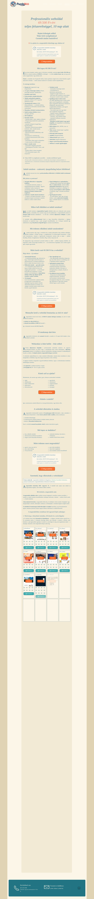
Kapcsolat (74, 3)
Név (25, 727)
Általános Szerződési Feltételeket (59, 480)
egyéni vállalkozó (52, 716)
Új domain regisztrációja (30, 777)
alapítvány (50, 720)
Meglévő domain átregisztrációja (32, 778)
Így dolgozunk (53, 3)
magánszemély (28, 716)
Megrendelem (47, 61)
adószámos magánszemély (31, 718)
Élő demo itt (29, 547)
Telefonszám (50, 733)
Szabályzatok (81, 3)
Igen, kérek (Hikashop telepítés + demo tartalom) (36, 705)
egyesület (27, 722)
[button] (29, 535)
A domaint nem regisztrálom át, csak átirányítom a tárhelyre (38, 780)
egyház (26, 719)
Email (26, 733)
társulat (49, 722)
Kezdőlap (45, 3)
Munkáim (60, 3)
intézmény (27, 720)
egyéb (49, 723)
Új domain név (28, 783)
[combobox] (50, 736)
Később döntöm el (29, 706)
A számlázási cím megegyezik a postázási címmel (36, 747)
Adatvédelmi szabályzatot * (44, 858)
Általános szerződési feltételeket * (46, 855)
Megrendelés (67, 3)
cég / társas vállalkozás (53, 718)
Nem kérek (27, 703)
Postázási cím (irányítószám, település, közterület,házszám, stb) (39, 740)
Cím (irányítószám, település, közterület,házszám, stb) (36, 819)
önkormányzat (51, 719)
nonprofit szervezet (29, 723)
